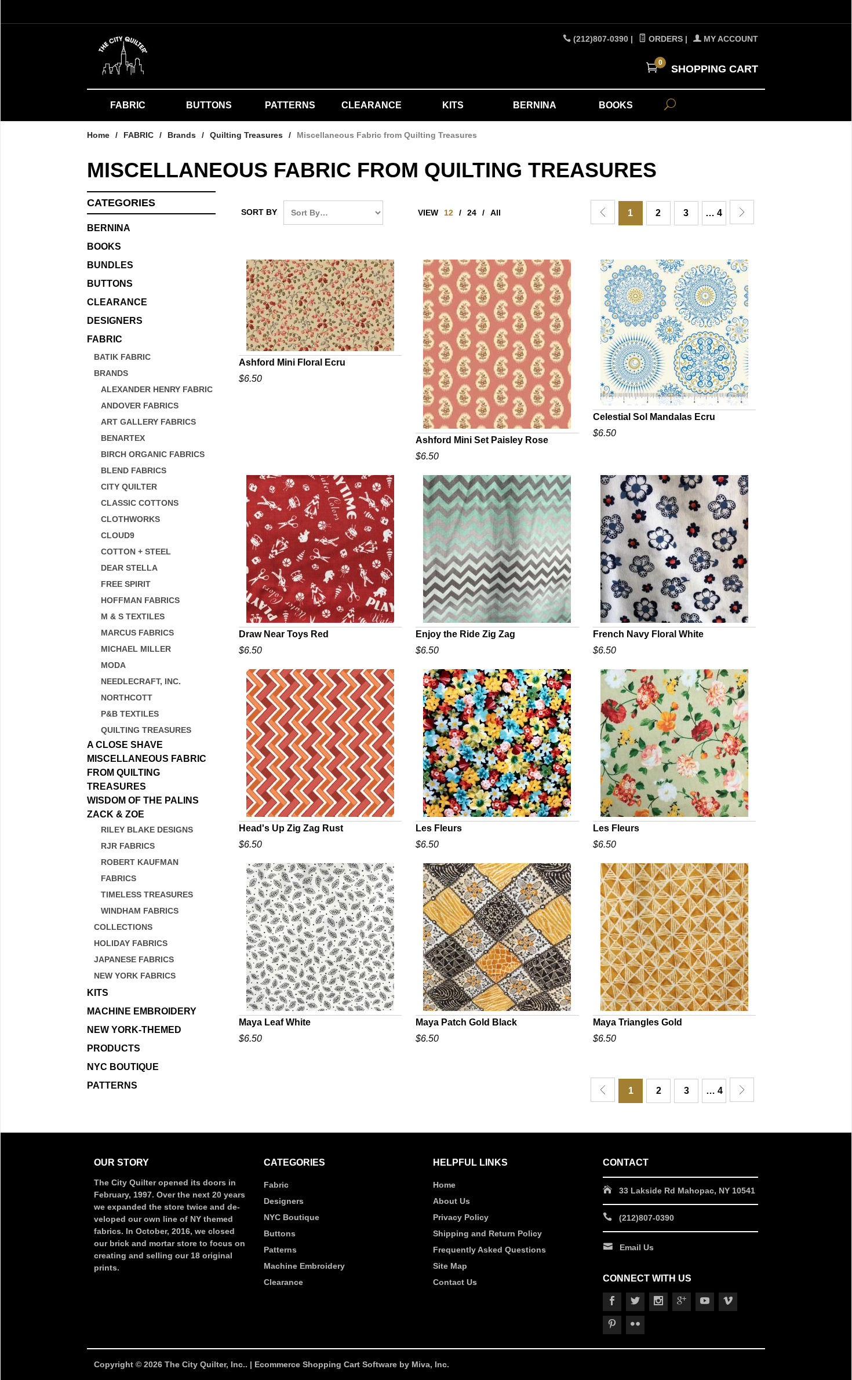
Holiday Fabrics (131, 943)
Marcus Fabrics (137, 632)
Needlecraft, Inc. (141, 681)
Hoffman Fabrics (140, 600)
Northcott (126, 697)
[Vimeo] (728, 1302)
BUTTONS (209, 105)
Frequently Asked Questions (489, 1249)
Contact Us (455, 1282)
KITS (453, 105)
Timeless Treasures (147, 894)
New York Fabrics (135, 975)
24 (471, 212)
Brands (182, 135)
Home (98, 135)
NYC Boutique (291, 1217)
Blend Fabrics (133, 470)
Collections (123, 927)
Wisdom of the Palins (143, 800)
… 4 (713, 213)
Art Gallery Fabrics (148, 421)
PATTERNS (290, 105)
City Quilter (129, 486)
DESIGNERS (115, 321)
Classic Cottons (140, 503)
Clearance (283, 1282)
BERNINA (534, 105)
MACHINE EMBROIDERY (141, 1011)
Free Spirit (126, 584)
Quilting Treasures (246, 135)
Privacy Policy (461, 1217)
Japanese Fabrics (134, 959)
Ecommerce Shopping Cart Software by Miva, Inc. (351, 1364)
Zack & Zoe (115, 814)
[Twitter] (635, 1302)
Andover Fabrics (140, 405)
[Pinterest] (612, 1325)
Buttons (110, 284)
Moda (113, 665)
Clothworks (130, 519)
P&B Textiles (130, 713)
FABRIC (127, 105)
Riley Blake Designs (147, 829)
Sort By (259, 212)
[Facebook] (612, 1302)
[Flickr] (635, 1325)
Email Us (637, 1247)
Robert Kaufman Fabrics (140, 870)
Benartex (123, 438)
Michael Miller (136, 649)
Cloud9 (117, 535)
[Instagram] (658, 1302)
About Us (451, 1201)
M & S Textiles (133, 616)
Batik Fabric (122, 357)
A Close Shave (125, 745)
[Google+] (681, 1302)
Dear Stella (129, 567)
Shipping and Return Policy (487, 1233)
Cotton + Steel (136, 551)
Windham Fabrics (140, 910)
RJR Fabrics (128, 845)
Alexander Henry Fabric (157, 389)
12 (448, 212)
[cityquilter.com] (200, 56)
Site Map (450, 1266)
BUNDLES (110, 265)
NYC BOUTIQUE (123, 1067)
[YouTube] (705, 1302)
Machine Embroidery (304, 1266)
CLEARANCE (371, 105)
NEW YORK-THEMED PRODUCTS (134, 1039)
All (495, 212)
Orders (664, 38)
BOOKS (616, 105)
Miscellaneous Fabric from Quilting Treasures (146, 772)
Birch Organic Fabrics (153, 454)
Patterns (280, 1249)
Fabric (276, 1184)
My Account (729, 38)
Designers (284, 1201)
